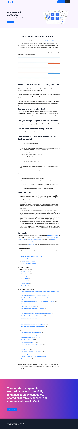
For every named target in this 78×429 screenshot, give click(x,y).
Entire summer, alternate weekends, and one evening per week (33, 295)
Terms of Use (16, 424)
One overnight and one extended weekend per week (31, 344)
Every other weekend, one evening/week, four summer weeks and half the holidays (37, 301)
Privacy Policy (10, 424)
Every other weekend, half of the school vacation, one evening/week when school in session (39, 328)
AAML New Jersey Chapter (26, 254)
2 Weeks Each (24, 280)
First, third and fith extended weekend (28, 306)
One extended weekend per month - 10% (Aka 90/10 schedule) (33, 356)
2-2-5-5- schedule (49, 237)
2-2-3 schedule (42, 237)
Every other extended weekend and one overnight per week (33, 324)
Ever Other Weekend (25, 349)
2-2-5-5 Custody (24, 278)
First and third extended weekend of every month (31, 337)
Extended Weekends (25, 273)
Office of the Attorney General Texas (28, 261)
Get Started (61, 1)
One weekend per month (26, 358)
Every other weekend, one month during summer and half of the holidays (35, 303)
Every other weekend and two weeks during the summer (32, 315)
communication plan (28, 180)
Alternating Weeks (24, 271)
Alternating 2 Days (25, 283)
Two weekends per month (26, 354)
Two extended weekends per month (28, 342)
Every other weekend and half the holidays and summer (32, 308)
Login (67, 1)
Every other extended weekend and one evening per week (33, 326)
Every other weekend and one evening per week (31, 335)
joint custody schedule (53, 235)
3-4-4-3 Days (23, 285)
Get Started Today (12, 409)
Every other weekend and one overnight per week (31, 332)
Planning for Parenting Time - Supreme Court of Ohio (31, 256)
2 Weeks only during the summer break (29, 318)
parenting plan (32, 244)
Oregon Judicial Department (26, 258)
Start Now (11, 21)
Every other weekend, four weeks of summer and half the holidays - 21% (35, 311)
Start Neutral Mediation (50, 40)
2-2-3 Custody (24, 276)
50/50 (48, 235)
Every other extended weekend (27, 339)
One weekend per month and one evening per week (31, 351)
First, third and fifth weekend (26, 346)
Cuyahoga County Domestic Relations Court (30, 263)
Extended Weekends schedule (34, 239)
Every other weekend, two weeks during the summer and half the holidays (36, 313)
